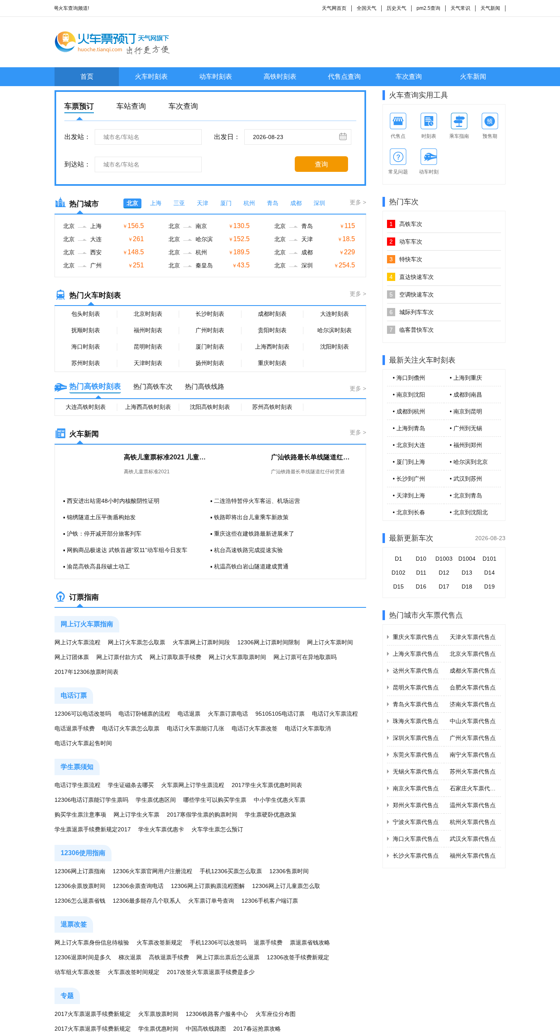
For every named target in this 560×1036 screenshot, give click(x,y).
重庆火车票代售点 (416, 637)
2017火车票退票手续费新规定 (93, 1014)
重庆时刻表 (272, 363)
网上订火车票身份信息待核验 (92, 942)
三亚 (179, 203)
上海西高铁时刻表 (148, 407)
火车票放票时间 (158, 1014)
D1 (398, 558)
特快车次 (405, 259)
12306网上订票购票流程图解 (208, 886)
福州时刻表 (148, 330)
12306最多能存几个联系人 (147, 900)
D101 (489, 558)
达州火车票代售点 (416, 670)
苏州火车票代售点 (473, 771)
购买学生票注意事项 (80, 814)
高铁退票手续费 (169, 957)
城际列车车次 (411, 312)
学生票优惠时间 (158, 1028)
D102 (398, 572)
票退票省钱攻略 (310, 942)
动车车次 (405, 241)
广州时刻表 (210, 330)
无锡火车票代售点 (416, 771)
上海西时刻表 (272, 346)
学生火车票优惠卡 (161, 829)
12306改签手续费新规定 (298, 957)
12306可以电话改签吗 (83, 713)
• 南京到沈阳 (409, 394)
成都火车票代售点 (473, 670)
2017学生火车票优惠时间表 (267, 785)
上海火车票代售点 (416, 653)
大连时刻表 (334, 313)
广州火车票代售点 (473, 738)
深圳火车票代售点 (416, 738)
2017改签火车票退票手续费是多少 (211, 972)
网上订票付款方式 (119, 657)
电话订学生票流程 (77, 785)
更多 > (358, 202)
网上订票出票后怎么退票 (228, 957)
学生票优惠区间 (156, 799)
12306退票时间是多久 (83, 957)
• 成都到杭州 (409, 411)
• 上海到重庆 (466, 377)
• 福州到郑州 (466, 445)
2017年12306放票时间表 (86, 672)
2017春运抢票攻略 (257, 1028)
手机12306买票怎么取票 (231, 871)
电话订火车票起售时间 (83, 743)
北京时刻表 (148, 313)
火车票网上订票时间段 (201, 642)
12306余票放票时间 (80, 886)
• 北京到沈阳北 (469, 512)
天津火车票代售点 (473, 637)
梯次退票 (129, 957)
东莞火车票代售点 (416, 754)
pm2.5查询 (428, 8)
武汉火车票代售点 (473, 838)
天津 (202, 203)
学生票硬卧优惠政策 (270, 814)
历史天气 (396, 8)
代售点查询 (344, 76)
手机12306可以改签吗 (218, 942)
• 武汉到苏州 (466, 478)
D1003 (444, 558)
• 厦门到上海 (409, 462)
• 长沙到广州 (409, 478)
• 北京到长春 (409, 512)
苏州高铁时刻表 (272, 407)
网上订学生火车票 (136, 814)
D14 (489, 572)
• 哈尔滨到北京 (469, 462)
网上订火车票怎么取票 (136, 642)
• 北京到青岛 (466, 495)
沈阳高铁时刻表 (210, 407)
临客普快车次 (411, 329)
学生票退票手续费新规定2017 (93, 829)
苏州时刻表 (85, 363)
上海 (156, 203)
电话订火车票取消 (308, 728)
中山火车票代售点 (473, 721)
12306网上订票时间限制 (268, 642)
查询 (321, 164)
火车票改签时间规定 (133, 972)
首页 (86, 76)
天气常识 (460, 8)
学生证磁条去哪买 (131, 785)
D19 (489, 586)
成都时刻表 (272, 313)
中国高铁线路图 (206, 1028)
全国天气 (366, 8)
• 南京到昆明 (466, 411)
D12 (444, 572)
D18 (467, 586)
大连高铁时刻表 (86, 407)
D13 (467, 572)
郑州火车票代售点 (416, 805)
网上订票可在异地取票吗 (305, 657)
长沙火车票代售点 (416, 855)
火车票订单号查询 (211, 900)
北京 (132, 203)
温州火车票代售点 (473, 805)
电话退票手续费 (75, 728)
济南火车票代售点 (473, 704)
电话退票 (189, 713)
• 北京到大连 (409, 445)
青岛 (272, 203)
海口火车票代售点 (416, 838)
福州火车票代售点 (473, 855)
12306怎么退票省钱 (80, 900)
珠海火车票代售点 (416, 721)
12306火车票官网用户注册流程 (152, 871)
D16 (421, 586)
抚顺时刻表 (85, 330)
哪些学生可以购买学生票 (214, 799)
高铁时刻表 (280, 76)
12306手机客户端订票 (269, 900)
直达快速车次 (411, 277)
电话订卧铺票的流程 (144, 713)
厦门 (226, 203)
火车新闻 (473, 76)
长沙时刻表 (210, 313)
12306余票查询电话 (138, 886)
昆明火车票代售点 (416, 687)
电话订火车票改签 (255, 728)
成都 (296, 203)
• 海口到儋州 (409, 377)
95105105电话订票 (280, 713)
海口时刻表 (85, 346)
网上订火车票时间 (330, 642)
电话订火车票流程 (335, 713)
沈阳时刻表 (334, 346)
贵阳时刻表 (272, 330)
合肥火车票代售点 (473, 687)
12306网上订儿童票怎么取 (286, 886)
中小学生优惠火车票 (279, 799)
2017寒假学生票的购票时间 (202, 814)
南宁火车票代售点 (473, 754)
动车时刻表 (215, 76)
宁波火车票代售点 (416, 822)
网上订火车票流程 (77, 642)
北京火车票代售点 (473, 653)
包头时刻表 (85, 313)
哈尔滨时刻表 (334, 330)
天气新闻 (490, 8)
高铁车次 (405, 224)
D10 (421, 558)
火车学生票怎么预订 (217, 829)
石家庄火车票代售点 (475, 788)
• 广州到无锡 (466, 428)
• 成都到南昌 (466, 394)
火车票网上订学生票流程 (192, 785)
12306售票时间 (289, 871)
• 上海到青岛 (409, 428)
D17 (444, 586)
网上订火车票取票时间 (237, 657)
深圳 (319, 203)
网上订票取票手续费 (175, 657)
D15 (398, 586)
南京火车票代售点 (416, 788)
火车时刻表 (151, 76)
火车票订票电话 (228, 713)
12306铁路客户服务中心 (217, 1014)
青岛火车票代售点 (416, 704)
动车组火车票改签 (77, 972)
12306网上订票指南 (80, 871)
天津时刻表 (148, 363)
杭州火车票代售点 (473, 822)
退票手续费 (268, 942)
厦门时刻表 (210, 346)
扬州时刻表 (210, 363)
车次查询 (409, 76)
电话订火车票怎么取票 (130, 728)
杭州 (249, 203)
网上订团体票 (72, 657)
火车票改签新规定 (159, 942)
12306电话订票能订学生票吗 (91, 799)
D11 (421, 572)
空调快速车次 (411, 294)
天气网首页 (334, 8)
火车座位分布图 (275, 1014)
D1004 (467, 558)
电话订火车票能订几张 (195, 728)
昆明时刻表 (148, 346)
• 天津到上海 (409, 495)
